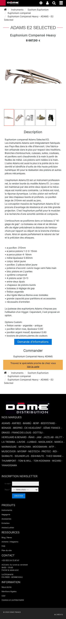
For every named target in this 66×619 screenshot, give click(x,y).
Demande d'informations (33, 341)
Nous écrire (7, 587)
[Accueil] (5, 9)
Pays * (7, 490)
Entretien (6, 523)
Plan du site (7, 550)
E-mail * (8, 484)
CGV (3, 596)
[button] (62, 2)
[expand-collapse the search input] (55, 3)
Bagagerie (6, 514)
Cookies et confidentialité (13, 600)
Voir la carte (33, 366)
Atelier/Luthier (8, 527)
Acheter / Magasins (10, 542)
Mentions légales (9, 591)
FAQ (3, 546)
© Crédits (58, 614)
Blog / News (7, 537)
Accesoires (6, 519)
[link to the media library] (42, 3)
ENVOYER (18, 496)
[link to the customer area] (49, 3)
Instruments (7, 510)
